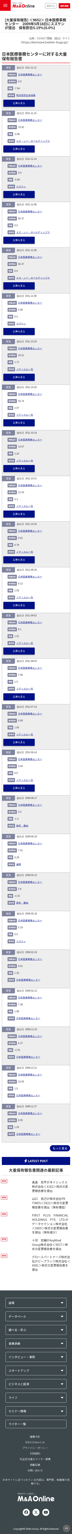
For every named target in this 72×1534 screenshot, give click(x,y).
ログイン (51, 5)
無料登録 (64, 5)
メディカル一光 (24, 369)
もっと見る (60, 1148)
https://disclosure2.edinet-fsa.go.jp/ (45, 42)
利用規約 (35, 1453)
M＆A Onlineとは (35, 1442)
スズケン (21, 186)
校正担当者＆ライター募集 (35, 1459)
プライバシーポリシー (35, 1448)
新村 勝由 (22, 825)
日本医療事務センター (30, 74)
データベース (17, 1316)
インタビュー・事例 (21, 1357)
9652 (37, 19)
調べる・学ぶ (17, 1330)
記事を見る (19, 103)
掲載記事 (35, 1465)
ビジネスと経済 (18, 1384)
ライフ (12, 1397)
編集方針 (35, 1436)
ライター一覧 (17, 1424)
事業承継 (14, 1343)
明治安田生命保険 (25, 95)
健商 (18, 864)
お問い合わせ (35, 1470)
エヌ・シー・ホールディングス (33, 141)
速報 (11, 1303)
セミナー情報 (17, 1411)
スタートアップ (18, 1370)
